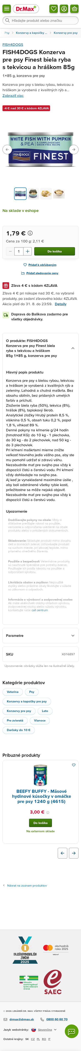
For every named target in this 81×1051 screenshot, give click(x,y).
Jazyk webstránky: (16, 1029)
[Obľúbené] (53, 9)
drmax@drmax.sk (22, 1019)
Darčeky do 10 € (19, 730)
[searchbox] (40, 20)
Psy (31, 691)
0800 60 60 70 (57, 1019)
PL (38, 1039)
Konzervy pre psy (19, 711)
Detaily (60, 304)
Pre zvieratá (15, 720)
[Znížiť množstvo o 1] (10, 251)
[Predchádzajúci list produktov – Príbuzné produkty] (62, 853)
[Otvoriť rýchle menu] (6, 9)
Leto (45, 711)
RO (44, 1039)
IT (49, 1039)
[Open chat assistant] (71, 1031)
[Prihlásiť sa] (64, 9)
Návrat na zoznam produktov (27, 885)
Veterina (12, 691)
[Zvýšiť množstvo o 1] (27, 251)
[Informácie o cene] (30, 233)
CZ (33, 1039)
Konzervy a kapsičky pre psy (27, 701)
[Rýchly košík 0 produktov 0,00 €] (74, 9)
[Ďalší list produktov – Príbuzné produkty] (74, 853)
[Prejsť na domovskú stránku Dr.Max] (26, 8)
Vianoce (39, 720)
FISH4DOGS (12, 44)
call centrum (40, 610)
